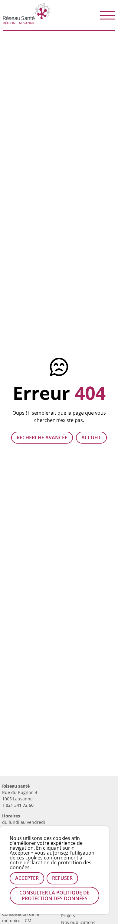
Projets (68, 916)
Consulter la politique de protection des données (54, 895)
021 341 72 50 (20, 805)
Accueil (91, 437)
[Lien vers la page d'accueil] (27, 22)
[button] (107, 15)
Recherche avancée (42, 437)
